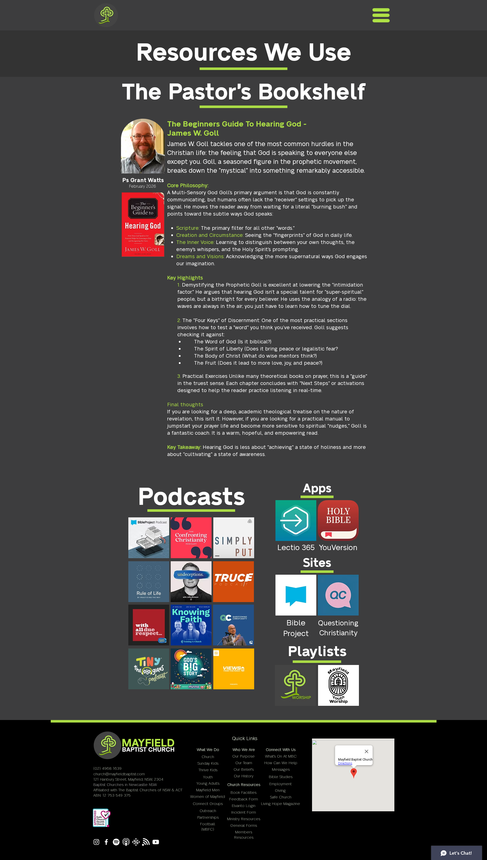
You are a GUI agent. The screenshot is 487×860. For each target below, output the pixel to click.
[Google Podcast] (136, 842)
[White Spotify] (116, 842)
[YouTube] (156, 842)
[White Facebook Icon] (106, 842)
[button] (381, 15)
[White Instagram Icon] (96, 842)
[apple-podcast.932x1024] (126, 842)
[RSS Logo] (146, 842)
